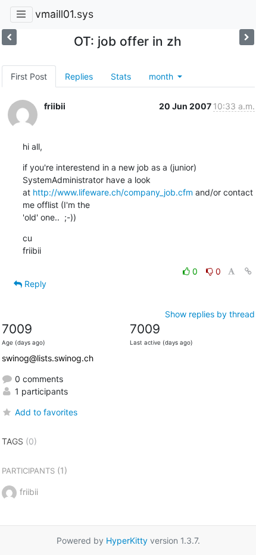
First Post (29, 76)
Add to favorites (46, 412)
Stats (121, 76)
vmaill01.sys (64, 14)
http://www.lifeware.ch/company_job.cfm (113, 192)
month (162, 76)
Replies (79, 76)
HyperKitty (127, 540)
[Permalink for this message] (248, 271)
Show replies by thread (210, 314)
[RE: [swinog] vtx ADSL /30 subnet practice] (246, 37)
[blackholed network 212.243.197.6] (9, 37)
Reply (34, 284)
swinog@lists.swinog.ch (47, 358)
